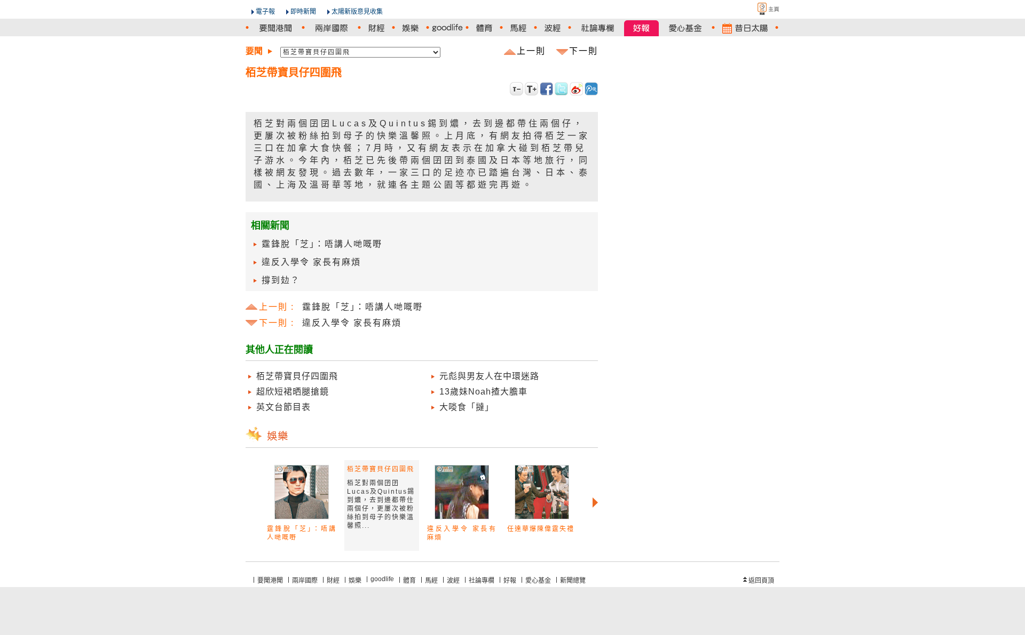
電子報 (265, 11)
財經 (333, 580)
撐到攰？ (281, 280)
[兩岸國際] (331, 28)
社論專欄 (481, 580)
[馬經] (518, 28)
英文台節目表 (283, 407)
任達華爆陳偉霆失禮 (540, 529)
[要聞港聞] (275, 28)
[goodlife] (447, 28)
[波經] (552, 28)
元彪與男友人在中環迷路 (489, 376)
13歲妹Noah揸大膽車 (483, 391)
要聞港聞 (270, 580)
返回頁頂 (761, 580)
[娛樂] (410, 28)
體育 (409, 580)
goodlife (382, 579)
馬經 (431, 580)
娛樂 (355, 580)
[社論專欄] (597, 28)
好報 (509, 580)
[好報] (641, 28)
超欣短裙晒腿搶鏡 (292, 391)
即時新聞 (303, 11)
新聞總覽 (573, 580)
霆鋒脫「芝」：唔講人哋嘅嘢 (322, 243)
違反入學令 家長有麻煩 (311, 262)
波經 (453, 580)
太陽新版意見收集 (357, 11)
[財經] (376, 28)
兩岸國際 (305, 580)
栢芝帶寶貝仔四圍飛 (297, 376)
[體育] (484, 28)
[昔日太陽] (745, 28)
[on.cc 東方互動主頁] (759, 9)
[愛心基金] (685, 28)
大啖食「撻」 (466, 407)
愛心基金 (538, 580)
